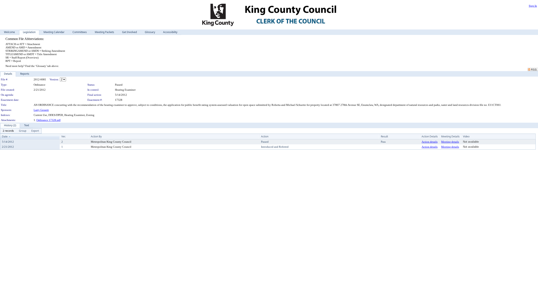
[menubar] (21, 131)
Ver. (63, 136)
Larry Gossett (41, 110)
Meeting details (450, 141)
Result (384, 136)
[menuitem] (8, 130)
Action (264, 136)
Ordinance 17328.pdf (48, 120)
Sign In (533, 5)
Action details (430, 141)
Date (5, 136)
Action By (96, 136)
